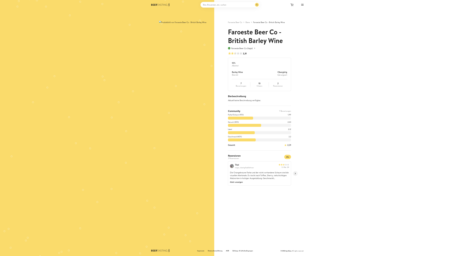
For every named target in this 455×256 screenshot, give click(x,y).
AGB (227, 251)
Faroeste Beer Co (235, 22)
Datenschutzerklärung (215, 251)
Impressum (200, 251)
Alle (287, 157)
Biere (248, 22)
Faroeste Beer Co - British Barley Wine (269, 22)
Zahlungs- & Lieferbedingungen (242, 251)
